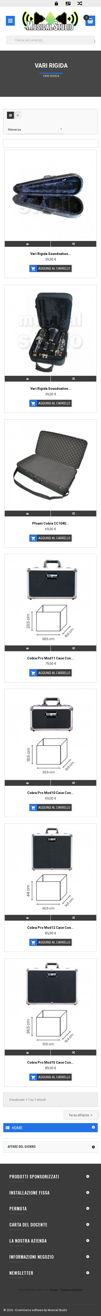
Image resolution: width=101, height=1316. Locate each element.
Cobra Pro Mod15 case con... (50, 1062)
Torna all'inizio (81, 1114)
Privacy (54, 1290)
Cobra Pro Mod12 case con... (50, 928)
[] (91, 37)
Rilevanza (35, 129)
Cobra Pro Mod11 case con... (50, 658)
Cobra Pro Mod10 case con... (50, 793)
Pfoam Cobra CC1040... (50, 523)
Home (17, 1128)
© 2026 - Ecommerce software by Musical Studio (35, 1310)
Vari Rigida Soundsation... (50, 254)
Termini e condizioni (71, 1290)
